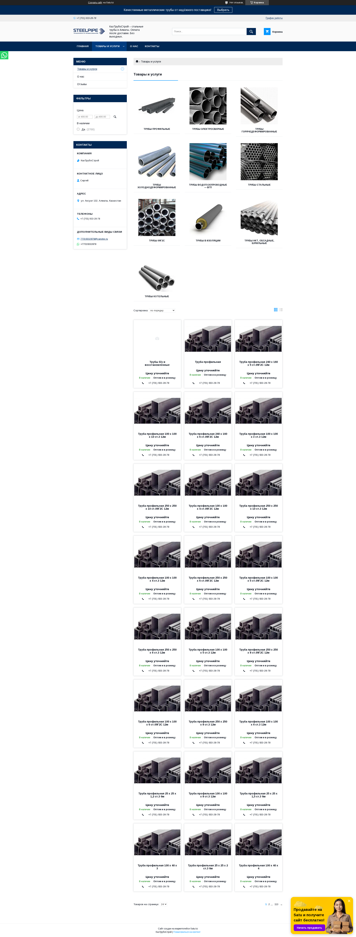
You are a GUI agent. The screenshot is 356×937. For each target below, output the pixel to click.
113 (276, 904)
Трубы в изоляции (208, 240)
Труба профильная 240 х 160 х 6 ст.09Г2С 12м (208, 435)
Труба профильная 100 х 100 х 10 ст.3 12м (157, 435)
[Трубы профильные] (157, 105)
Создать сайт (95, 2)
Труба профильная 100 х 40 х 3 (157, 867)
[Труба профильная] (208, 338)
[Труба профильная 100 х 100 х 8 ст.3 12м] (208, 770)
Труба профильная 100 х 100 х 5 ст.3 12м (208, 651)
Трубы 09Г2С (157, 240)
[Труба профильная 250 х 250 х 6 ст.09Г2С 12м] (208, 554)
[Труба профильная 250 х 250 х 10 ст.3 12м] (258, 482)
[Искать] (251, 31)
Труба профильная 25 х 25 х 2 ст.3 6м (208, 867)
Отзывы (82, 84)
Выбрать (223, 9)
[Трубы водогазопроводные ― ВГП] (208, 161)
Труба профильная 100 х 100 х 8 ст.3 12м (208, 795)
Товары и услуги (107, 46)
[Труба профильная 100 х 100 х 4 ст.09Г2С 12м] (208, 482)
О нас (134, 46)
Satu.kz (194, 928)
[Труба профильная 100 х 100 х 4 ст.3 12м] (157, 554)
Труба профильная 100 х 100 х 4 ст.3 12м (157, 579)
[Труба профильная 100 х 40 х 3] (157, 842)
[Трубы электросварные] (208, 105)
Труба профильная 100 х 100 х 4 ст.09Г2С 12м (208, 507)
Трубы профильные (157, 129)
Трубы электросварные (208, 129)
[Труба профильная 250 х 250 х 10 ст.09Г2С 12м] (157, 482)
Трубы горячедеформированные (259, 130)
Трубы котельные (157, 296)
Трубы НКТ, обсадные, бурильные (259, 242)
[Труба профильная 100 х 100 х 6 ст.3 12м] (258, 698)
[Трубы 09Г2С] (157, 217)
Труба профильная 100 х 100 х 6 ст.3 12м (258, 723)
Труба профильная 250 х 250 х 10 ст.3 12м (258, 507)
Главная (83, 46)
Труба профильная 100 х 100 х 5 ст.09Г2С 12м (258, 579)
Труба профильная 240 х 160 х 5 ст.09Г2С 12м (258, 363)
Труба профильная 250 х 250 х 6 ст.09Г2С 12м (208, 579)
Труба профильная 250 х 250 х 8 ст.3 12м (208, 723)
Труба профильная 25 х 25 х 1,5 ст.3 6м (258, 795)
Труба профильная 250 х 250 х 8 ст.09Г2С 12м (258, 651)
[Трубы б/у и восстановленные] (157, 338)
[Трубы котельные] (157, 273)
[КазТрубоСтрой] (89, 33)
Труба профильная (208, 361)
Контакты (152, 46)
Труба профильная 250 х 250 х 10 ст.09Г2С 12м (157, 507)
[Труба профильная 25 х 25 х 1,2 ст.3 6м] (157, 770)
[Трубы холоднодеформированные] (157, 161)
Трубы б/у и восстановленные (157, 363)
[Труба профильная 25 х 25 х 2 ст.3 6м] (208, 842)
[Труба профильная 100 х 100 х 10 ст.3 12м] (157, 410)
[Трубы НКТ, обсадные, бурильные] (259, 217)
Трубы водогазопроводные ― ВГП (208, 186)
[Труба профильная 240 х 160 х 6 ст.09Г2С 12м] (208, 410)
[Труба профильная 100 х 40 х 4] (258, 842)
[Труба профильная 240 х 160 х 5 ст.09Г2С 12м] (258, 338)
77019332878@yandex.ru (94, 238)
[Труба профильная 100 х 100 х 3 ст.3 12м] (258, 410)
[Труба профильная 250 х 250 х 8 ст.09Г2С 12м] (258, 626)
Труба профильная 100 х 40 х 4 (258, 867)
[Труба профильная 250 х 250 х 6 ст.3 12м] (157, 626)
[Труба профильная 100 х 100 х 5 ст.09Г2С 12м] (258, 554)
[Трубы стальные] (259, 161)
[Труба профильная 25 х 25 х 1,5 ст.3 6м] (258, 770)
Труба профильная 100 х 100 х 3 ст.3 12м (258, 435)
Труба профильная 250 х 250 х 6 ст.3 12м (157, 651)
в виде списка (281, 310)
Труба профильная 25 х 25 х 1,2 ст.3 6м (157, 795)
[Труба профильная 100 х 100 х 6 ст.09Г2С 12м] (157, 698)
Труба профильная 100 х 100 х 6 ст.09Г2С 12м (157, 723)
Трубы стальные (259, 185)
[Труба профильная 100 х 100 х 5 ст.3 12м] (208, 626)
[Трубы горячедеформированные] (259, 105)
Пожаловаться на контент (186, 932)
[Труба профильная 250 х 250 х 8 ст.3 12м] (208, 698)
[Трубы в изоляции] (208, 217)
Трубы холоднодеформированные (157, 186)
